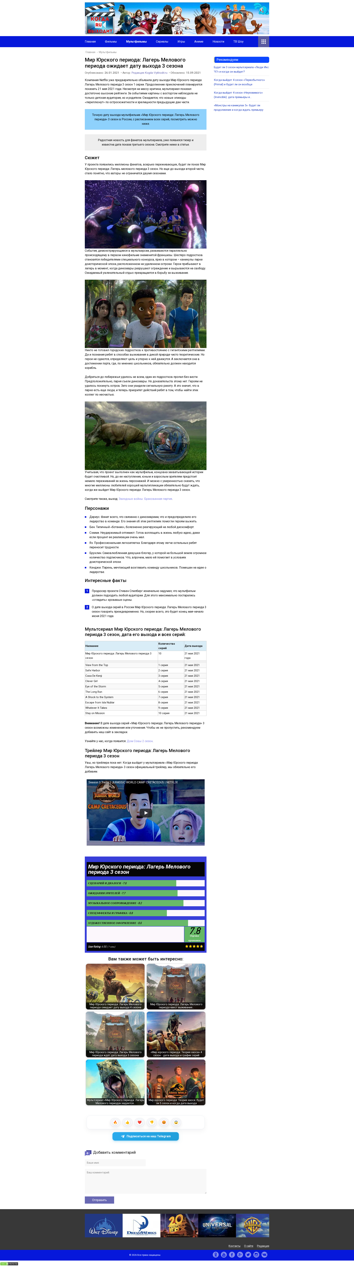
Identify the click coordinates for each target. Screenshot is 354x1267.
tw (248, 1255)
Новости (218, 41)
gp (240, 1255)
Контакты (234, 1246)
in (256, 1255)
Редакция (263, 1246)
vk (264, 1255)
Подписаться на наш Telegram (149, 1136)
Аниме (198, 41)
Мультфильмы (136, 41)
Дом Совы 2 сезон (140, 741)
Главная (90, 41)
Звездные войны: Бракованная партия (145, 499)
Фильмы (111, 41)
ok (216, 1255)
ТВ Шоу (238, 41)
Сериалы (162, 41)
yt (224, 1255)
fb (232, 1255)
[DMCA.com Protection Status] (9, 1264)
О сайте (248, 1246)
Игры (181, 41)
